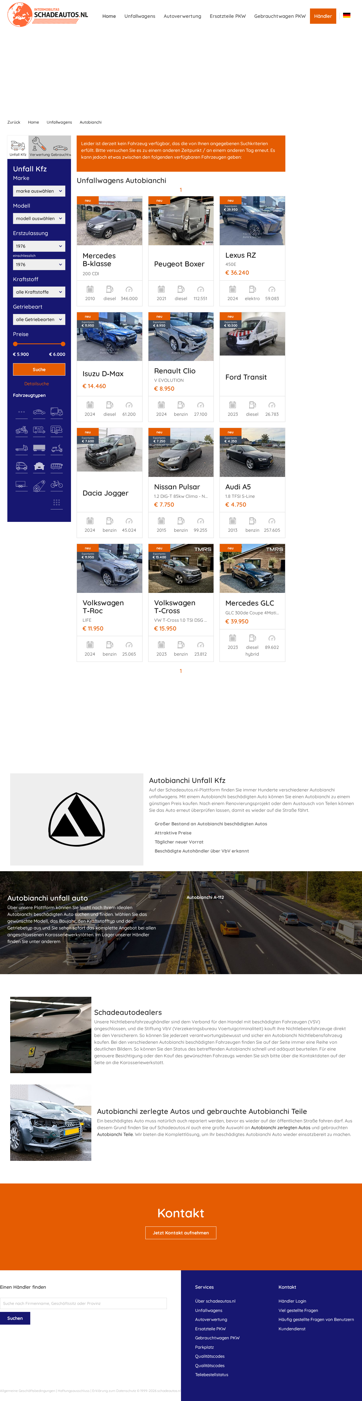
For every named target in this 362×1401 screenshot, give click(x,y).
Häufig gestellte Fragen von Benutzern (316, 1319)
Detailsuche (36, 383)
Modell (21, 205)
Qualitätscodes (210, 1356)
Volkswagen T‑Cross (174, 606)
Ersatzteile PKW (228, 16)
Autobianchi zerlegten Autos (281, 1127)
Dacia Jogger (106, 492)
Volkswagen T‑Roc (103, 606)
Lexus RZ (240, 254)
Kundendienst (292, 1328)
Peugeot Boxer (179, 263)
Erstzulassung (30, 233)
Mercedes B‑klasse (99, 259)
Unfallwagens (139, 16)
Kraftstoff (25, 279)
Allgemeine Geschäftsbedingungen (27, 1391)
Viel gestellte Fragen (298, 1310)
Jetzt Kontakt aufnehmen (181, 1233)
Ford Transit (246, 376)
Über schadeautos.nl (215, 1301)
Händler (323, 16)
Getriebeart (27, 306)
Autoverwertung (182, 16)
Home (109, 16)
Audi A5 (238, 486)
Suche (39, 369)
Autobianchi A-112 (205, 897)
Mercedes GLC (249, 602)
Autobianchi (91, 122)
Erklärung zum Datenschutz (114, 1391)
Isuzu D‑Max (103, 373)
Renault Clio (175, 370)
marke (21, 178)
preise (21, 334)
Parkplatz (204, 1347)
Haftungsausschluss (74, 1391)
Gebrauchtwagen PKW (280, 16)
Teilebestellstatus (211, 1374)
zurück (13, 122)
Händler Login (292, 1301)
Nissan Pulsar (177, 486)
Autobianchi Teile (115, 1134)
